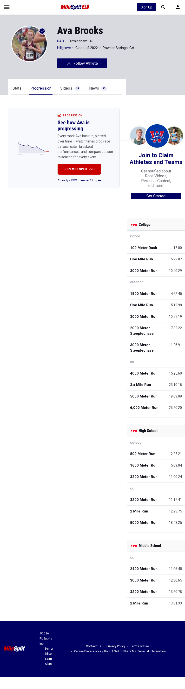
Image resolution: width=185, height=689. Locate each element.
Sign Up (146, 7)
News (97, 88)
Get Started (155, 196)
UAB (60, 41)
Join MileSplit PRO (79, 169)
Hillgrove (64, 48)
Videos (69, 88)
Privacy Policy (116, 646)
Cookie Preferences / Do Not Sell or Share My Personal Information (120, 651)
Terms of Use (139, 646)
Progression (40, 88)
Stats (17, 88)
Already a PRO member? (79, 180)
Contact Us (93, 646)
